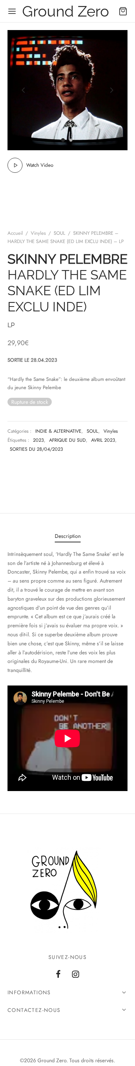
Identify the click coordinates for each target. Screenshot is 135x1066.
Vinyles (38, 233)
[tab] (68, 536)
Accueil (15, 233)
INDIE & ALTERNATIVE (58, 431)
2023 (38, 440)
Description (68, 536)
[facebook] (58, 974)
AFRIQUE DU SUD (67, 440)
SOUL (59, 233)
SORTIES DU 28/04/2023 (36, 449)
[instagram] (75, 974)
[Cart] (123, 11)
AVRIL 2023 (103, 440)
